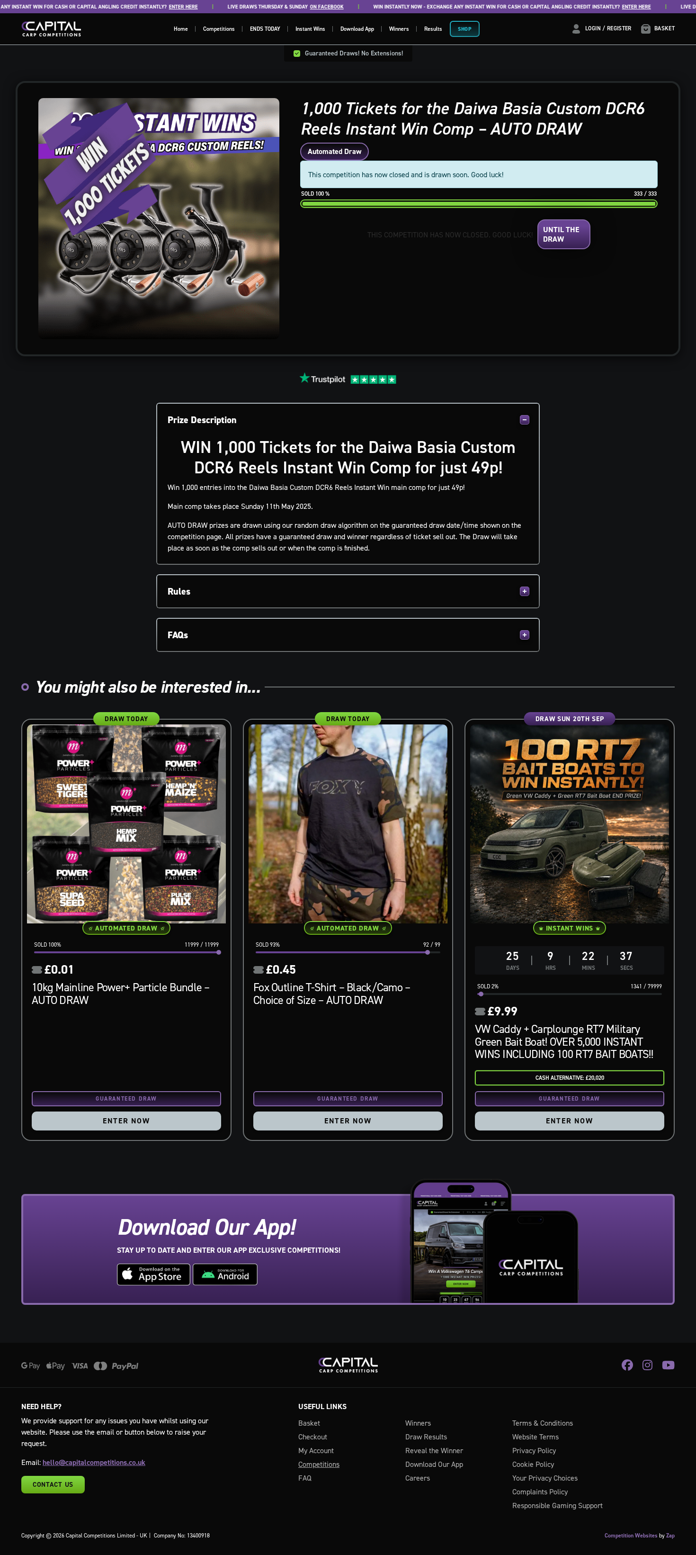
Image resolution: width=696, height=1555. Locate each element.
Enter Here (152, 6)
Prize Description (202, 420)
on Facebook (295, 6)
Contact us (53, 1484)
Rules (179, 591)
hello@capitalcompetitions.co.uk (94, 1462)
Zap (670, 1535)
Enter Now (126, 1121)
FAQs (178, 635)
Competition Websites (631, 1535)
